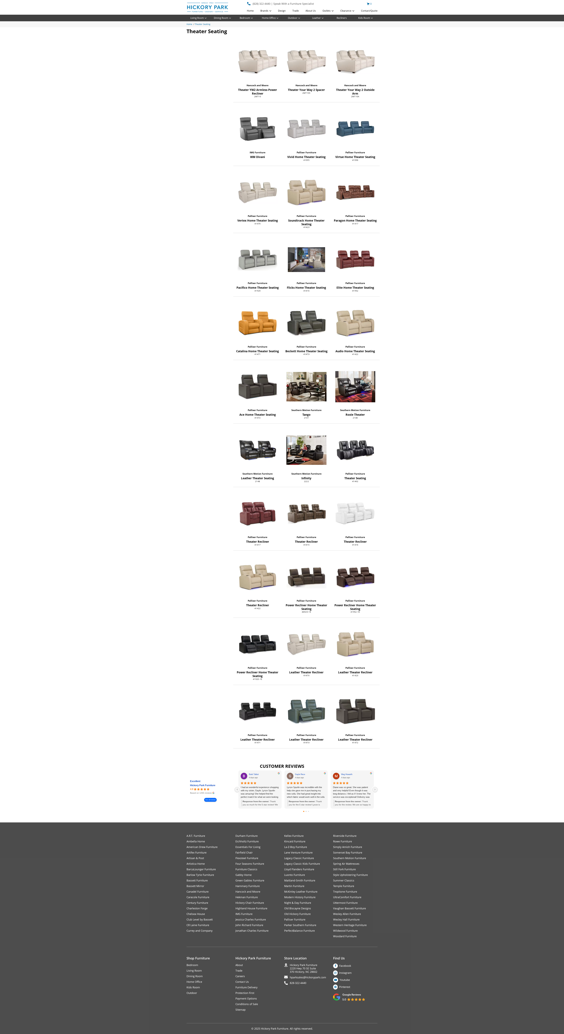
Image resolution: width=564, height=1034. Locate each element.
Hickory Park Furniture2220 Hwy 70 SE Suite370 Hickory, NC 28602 (303, 968)
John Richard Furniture (249, 925)
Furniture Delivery (246, 987)
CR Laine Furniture (198, 925)
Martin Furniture (294, 886)
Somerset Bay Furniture (347, 852)
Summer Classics (343, 880)
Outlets (327, 10)
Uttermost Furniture (345, 902)
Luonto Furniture (294, 875)
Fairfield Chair (244, 852)
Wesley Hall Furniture (346, 919)
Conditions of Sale (246, 1004)
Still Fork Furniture (344, 869)
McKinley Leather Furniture (300, 891)
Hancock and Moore (257, 85)
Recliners (342, 18)
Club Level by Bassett (200, 919)
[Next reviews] (374, 789)
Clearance (345, 10)
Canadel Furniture (198, 891)
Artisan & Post (195, 858)
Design (282, 10)
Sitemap (240, 1009)
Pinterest (344, 987)
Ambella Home (196, 841)
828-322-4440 (298, 983)
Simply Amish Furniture (347, 847)
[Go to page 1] (306, 811)
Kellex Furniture (294, 836)
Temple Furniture (343, 886)
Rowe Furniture (342, 841)
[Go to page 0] (303, 811)
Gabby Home (243, 875)
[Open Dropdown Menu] (270, 11)
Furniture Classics (246, 869)
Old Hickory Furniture (297, 914)
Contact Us (242, 981)
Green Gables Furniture (249, 880)
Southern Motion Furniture (306, 410)
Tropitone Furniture (345, 891)
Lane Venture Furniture (298, 852)
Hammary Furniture (247, 886)
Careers (240, 976)
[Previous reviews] (237, 789)
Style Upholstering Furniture (350, 875)
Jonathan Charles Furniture (251, 930)
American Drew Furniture (202, 847)
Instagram (345, 973)
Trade (295, 10)
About (239, 965)
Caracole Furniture (198, 897)
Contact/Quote (369, 10)
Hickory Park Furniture (202, 785)
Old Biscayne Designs (297, 908)
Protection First (244, 993)
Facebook (345, 965)
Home (250, 10)
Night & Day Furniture (297, 902)
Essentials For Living (247, 847)
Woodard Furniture (345, 936)
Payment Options (246, 998)
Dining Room (221, 18)
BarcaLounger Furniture (201, 869)
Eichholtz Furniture (247, 841)
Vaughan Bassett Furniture (349, 908)
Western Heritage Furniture (350, 925)
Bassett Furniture (197, 880)
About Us (311, 10)
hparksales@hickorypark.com (308, 977)
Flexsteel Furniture (246, 858)
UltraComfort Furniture (347, 897)
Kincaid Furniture (294, 841)
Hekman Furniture (246, 897)
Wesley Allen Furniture (347, 914)
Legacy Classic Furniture (299, 858)
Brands (264, 10)
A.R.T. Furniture (196, 836)
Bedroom (245, 18)
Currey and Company (200, 930)
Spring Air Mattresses (346, 863)
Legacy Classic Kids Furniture (302, 863)
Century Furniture (197, 902)
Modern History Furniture (299, 897)
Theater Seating (202, 24)
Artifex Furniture (197, 852)
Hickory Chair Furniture (249, 902)
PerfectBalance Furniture (299, 930)
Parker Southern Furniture (300, 925)
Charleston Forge (197, 908)
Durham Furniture (246, 836)
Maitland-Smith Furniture (299, 880)
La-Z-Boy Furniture (295, 847)
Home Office (269, 18)
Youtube (345, 980)
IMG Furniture (257, 152)
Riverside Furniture (344, 836)
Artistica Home (196, 863)
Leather (316, 18)
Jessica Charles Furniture (250, 919)
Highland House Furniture (251, 908)
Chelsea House (196, 914)
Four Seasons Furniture (249, 863)
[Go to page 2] (308, 811)
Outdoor (292, 18)
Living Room (197, 18)
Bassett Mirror (195, 886)
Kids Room (364, 18)
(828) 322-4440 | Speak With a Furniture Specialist (283, 3)
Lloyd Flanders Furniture (299, 869)
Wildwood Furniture (345, 930)
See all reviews (210, 800)
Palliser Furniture (306, 152)
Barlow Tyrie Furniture (200, 875)
